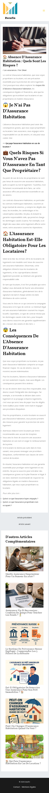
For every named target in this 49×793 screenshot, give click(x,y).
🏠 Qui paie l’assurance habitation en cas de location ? (23, 762)
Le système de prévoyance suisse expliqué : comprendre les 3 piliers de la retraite (24, 651)
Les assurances (10, 70)
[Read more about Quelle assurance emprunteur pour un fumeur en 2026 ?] (24, 558)
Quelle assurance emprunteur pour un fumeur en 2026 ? (22, 575)
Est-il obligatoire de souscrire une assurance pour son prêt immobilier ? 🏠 (23, 690)
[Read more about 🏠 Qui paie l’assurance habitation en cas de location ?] (24, 746)
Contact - (17, 787)
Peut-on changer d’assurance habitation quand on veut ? (22, 727)
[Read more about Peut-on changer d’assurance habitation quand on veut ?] (24, 710)
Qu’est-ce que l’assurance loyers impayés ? (20, 498)
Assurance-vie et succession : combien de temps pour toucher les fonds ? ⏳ (24, 613)
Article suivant (24, 524)
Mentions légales (29, 787)
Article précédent (24, 517)
